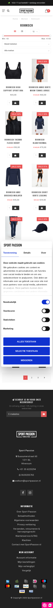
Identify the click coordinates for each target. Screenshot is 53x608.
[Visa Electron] (31, 591)
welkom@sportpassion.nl (28, 481)
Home (15, 19)
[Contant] (16, 581)
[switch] (46, 311)
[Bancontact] (16, 586)
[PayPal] (25, 586)
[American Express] (7, 581)
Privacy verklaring (26, 524)
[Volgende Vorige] (44, 378)
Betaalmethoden (26, 516)
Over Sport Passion (26, 512)
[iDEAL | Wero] (34, 581)
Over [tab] (43, 252)
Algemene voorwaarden (26, 520)
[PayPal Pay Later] (43, 586)
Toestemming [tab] (10, 252)
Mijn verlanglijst (27, 566)
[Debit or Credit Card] (25, 581)
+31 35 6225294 (28, 469)
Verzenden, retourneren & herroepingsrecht (26, 530)
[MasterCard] (7, 586)
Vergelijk (26, 570)
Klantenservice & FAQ (26, 536)
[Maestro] (43, 581)
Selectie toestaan (26, 351)
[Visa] (22, 591)
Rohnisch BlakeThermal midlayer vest (40, 143)
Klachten (26, 540)
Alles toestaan (26, 341)
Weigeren (26, 360)
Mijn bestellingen (26, 562)
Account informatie (26, 558)
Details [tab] (27, 252)
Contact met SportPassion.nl (26, 544)
